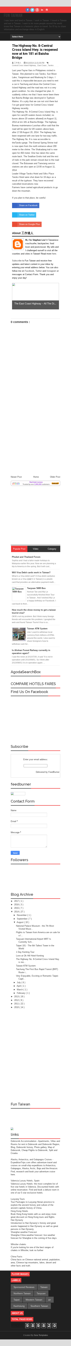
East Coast (41, 65)
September (22, 919)
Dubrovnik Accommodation (24, 1141)
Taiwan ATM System (26, 966)
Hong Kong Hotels (19, 1211)
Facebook (29, 271)
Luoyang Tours (18, 1199)
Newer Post (16, 477)
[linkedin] (42, 10)
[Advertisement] (35, 435)
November (22, 915)
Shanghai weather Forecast (24, 1232)
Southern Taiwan (39, 1306)
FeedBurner (53, 772)
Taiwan (44, 1287)
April (19, 986)
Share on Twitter (27, 215)
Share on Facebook (28, 205)
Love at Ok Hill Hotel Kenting (30, 955)
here (54, 253)
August (20, 922)
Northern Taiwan (22, 1293)
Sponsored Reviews (24, 1287)
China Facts (16, 1256)
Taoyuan (41, 1293)
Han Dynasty (17, 1220)
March (20, 989)
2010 (16, 1007)
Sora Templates (41, 1335)
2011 (16, 1003)
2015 (16, 908)
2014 (16, 911)
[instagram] (47, 10)
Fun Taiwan (13, 15)
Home (36, 477)
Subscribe (17, 260)
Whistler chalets (18, 1244)
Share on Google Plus (29, 224)
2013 (16, 996)
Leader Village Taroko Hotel (25, 173)
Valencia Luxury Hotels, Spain (25, 1180)
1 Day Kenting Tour (25, 952)
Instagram (52, 271)
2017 (16, 901)
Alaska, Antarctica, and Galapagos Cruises (31, 1159)
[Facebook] (28, 10)
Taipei (17, 1299)
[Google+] (37, 10)
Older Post (55, 477)
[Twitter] (32, 10)
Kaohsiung (19, 1306)
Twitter (39, 271)
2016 (16, 904)
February (21, 993)
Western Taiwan (34, 1299)
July (19, 982)
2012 (16, 1000)
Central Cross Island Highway (24, 65)
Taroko (50, 65)
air (49, 1299)
